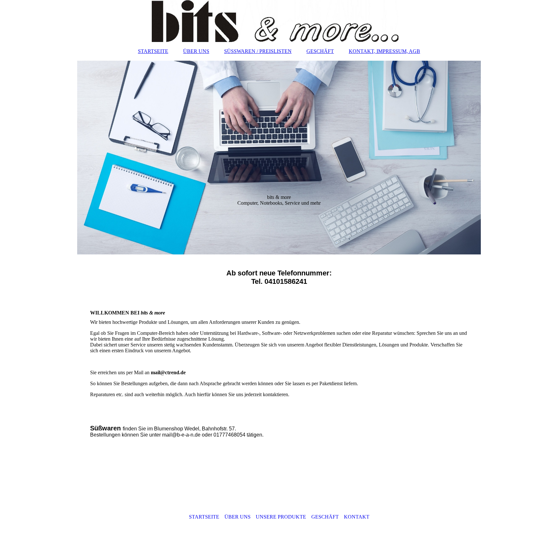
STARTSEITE (153, 51)
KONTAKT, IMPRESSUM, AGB (384, 51)
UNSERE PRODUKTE (281, 517)
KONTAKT (356, 517)
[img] (279, 21)
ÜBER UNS (196, 51)
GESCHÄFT (320, 51)
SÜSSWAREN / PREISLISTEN (258, 51)
